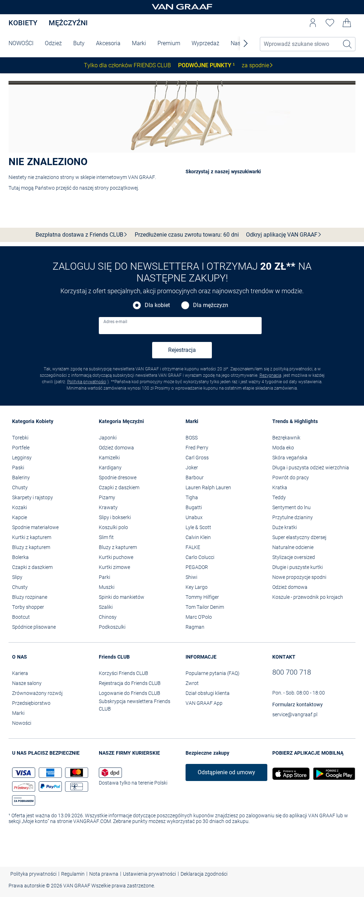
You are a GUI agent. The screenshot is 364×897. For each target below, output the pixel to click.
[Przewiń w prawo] (245, 43)
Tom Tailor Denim (205, 607)
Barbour (195, 477)
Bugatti (194, 507)
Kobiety (23, 23)
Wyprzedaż (205, 43)
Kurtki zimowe (114, 567)
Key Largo (197, 587)
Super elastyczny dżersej (299, 537)
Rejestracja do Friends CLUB (130, 683)
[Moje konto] (313, 23)
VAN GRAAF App (204, 703)
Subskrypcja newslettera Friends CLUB (134, 705)
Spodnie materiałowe (35, 527)
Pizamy (107, 497)
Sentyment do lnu (291, 507)
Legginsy (22, 457)
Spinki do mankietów (121, 597)
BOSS (192, 437)
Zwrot (192, 683)
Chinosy (108, 617)
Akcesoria (108, 43)
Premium (168, 43)
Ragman (195, 627)
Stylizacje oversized (293, 557)
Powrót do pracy (290, 477)
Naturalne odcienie (293, 547)
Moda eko (283, 447)
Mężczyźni (68, 23)
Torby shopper (28, 607)
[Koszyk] (347, 23)
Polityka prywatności (86, 381)
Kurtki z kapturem (31, 537)
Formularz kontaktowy (297, 704)
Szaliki (106, 607)
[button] (312, 22)
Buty (79, 43)
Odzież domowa (116, 447)
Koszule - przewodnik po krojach (307, 597)
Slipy (17, 577)
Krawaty (108, 507)
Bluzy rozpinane (29, 597)
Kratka (279, 487)
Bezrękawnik (286, 437)
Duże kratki (284, 527)
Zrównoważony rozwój (37, 693)
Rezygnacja (270, 375)
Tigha (192, 497)
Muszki (106, 587)
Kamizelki (109, 457)
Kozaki (19, 507)
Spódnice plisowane (34, 627)
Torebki (20, 437)
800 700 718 (291, 672)
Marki (139, 43)
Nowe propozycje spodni (299, 577)
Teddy (279, 497)
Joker (192, 467)
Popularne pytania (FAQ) (213, 673)
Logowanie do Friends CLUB (129, 693)
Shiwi (191, 577)
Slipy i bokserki (115, 517)
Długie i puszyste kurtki (297, 567)
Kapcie (19, 517)
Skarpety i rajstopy (32, 497)
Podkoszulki (112, 627)
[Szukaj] (347, 44)
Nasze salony (27, 683)
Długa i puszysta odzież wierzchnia (310, 467)
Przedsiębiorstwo (31, 703)
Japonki (108, 437)
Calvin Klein (198, 537)
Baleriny (21, 477)
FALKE (193, 547)
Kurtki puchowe (116, 557)
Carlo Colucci (200, 557)
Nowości (21, 723)
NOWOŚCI (21, 43)
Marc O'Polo (199, 617)
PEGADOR (197, 567)
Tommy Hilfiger (202, 597)
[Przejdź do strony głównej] (182, 7)
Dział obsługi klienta (208, 693)
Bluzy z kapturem (31, 547)
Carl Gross (197, 457)
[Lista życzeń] (330, 23)
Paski (18, 467)
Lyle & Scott (198, 527)
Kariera (20, 673)
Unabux (194, 517)
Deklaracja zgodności (204, 874)
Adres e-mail (115, 321)
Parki (104, 577)
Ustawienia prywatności (149, 874)
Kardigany (110, 467)
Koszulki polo (113, 527)
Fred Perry (197, 447)
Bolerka (20, 557)
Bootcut (21, 617)
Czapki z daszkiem (32, 567)
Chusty (20, 487)
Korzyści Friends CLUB (123, 673)
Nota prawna (103, 874)
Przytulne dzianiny (292, 517)
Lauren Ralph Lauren (208, 487)
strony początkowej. (117, 188)
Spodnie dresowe (117, 477)
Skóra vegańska (289, 457)
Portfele (21, 447)
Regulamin (73, 874)
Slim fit (106, 537)
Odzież (53, 43)
